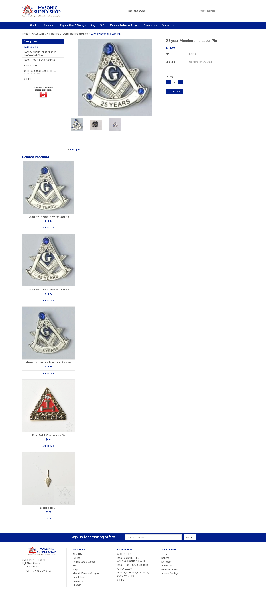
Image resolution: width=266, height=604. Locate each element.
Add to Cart (48, 227)
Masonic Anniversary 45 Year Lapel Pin (48, 289)
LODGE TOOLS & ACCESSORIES (39, 60)
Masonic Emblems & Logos (124, 25)
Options (49, 519)
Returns (165, 558)
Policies (48, 25)
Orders (164, 554)
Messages (166, 562)
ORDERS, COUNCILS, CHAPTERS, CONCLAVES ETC (40, 72)
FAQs (102, 25)
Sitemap (77, 585)
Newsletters (150, 25)
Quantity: (170, 76)
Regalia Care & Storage (73, 25)
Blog (92, 25)
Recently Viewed (169, 569)
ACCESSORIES (31, 47)
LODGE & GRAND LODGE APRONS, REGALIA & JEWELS (40, 53)
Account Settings (169, 573)
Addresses (166, 565)
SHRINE (27, 79)
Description (76, 149)
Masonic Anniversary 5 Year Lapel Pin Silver (49, 362)
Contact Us (168, 25)
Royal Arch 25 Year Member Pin (48, 435)
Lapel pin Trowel (48, 508)
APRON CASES (31, 65)
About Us (34, 25)
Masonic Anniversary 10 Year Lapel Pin (48, 217)
